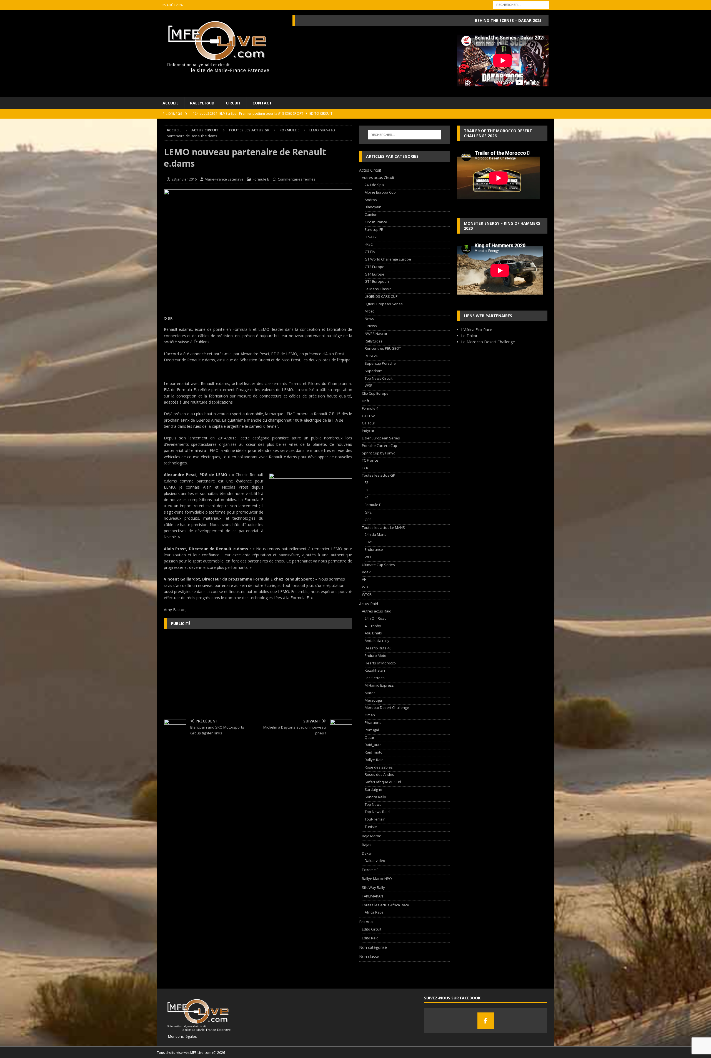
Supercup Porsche (380, 363)
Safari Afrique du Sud (383, 781)
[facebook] (485, 1020)
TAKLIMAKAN (372, 896)
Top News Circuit (378, 378)
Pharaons (373, 722)
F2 (366, 482)
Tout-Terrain (375, 819)
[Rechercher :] (521, 4)
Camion (371, 214)
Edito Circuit (371, 929)
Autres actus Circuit (378, 177)
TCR (365, 467)
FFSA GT (371, 236)
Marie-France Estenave (224, 179)
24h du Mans (375, 534)
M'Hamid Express (379, 685)
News (369, 318)
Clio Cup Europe (375, 393)
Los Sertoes (375, 677)
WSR (368, 385)
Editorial (366, 921)
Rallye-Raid (374, 759)
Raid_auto (373, 744)
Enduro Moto (375, 655)
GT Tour (368, 423)
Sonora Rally (375, 796)
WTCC (367, 586)
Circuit (233, 103)
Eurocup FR (374, 229)
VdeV (366, 571)
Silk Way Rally (373, 887)
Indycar (368, 430)
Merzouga (373, 700)
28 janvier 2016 (184, 179)
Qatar (369, 737)
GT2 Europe (374, 266)
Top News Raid (377, 811)
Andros (371, 199)
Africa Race (374, 912)
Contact (262, 103)
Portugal (372, 729)
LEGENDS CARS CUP (381, 296)
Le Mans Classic (378, 288)
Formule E (261, 179)
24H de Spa (374, 184)
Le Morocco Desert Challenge (488, 341)
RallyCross (373, 341)
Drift (365, 400)
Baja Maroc (371, 835)
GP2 (368, 512)
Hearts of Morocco (380, 663)
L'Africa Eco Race (476, 329)
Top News (373, 804)
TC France (370, 460)
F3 (366, 489)
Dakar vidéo (375, 860)
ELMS (369, 541)
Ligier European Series (384, 303)
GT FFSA (368, 415)
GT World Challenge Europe (388, 259)
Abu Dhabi (373, 633)
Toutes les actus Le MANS (383, 527)
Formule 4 (370, 408)
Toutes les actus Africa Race (385, 904)
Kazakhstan (375, 670)
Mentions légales (180, 1036)
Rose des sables (379, 767)
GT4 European (377, 281)
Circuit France (376, 221)
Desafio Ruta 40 (378, 648)
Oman (370, 714)
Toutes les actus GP (249, 129)
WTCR (367, 594)
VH (364, 579)
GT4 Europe (374, 274)
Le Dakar (469, 335)
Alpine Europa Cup (380, 192)
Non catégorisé (373, 947)
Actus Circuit (205, 129)
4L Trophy (373, 625)
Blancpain (373, 206)
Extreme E (370, 869)
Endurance (374, 549)
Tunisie (371, 826)
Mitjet (369, 311)
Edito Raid (370, 938)
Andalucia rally (377, 640)
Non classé (369, 956)
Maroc (370, 692)
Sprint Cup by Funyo (378, 453)
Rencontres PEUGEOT (383, 348)
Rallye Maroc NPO (377, 878)
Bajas (366, 844)
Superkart (373, 370)
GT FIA (370, 251)
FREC (369, 244)
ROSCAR (372, 355)
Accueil (170, 103)
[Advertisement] (258, 673)
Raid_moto (373, 752)
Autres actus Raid (376, 611)
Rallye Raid (202, 103)
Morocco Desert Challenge (387, 707)
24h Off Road (376, 618)
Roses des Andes (379, 774)
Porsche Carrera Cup (379, 445)
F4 (366, 497)
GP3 (368, 519)
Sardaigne (373, 789)
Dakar (367, 853)
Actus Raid (368, 603)
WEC (368, 556)
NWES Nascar (376, 333)
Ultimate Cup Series (378, 564)
